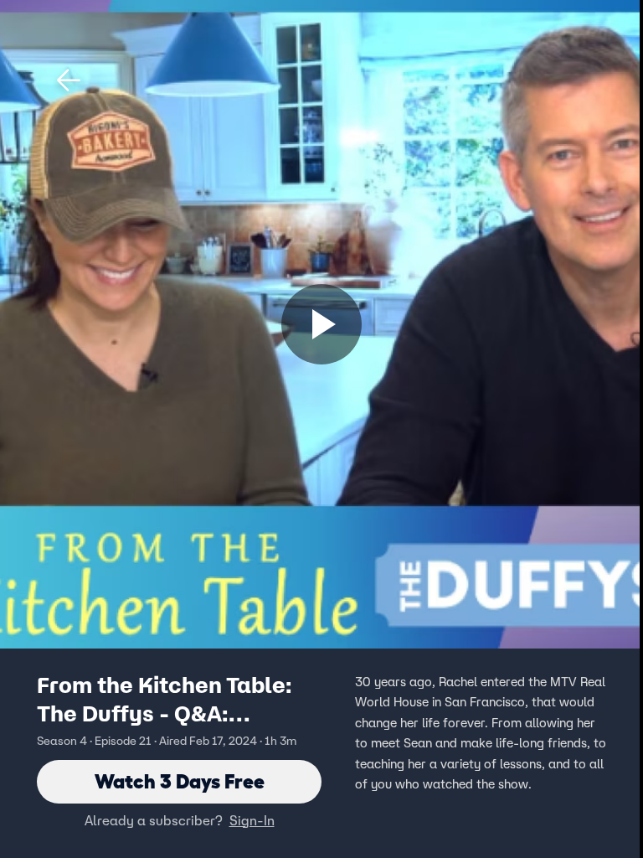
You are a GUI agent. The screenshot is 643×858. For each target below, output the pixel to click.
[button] (68, 80)
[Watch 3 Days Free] (321, 324)
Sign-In (252, 820)
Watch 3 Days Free (180, 781)
